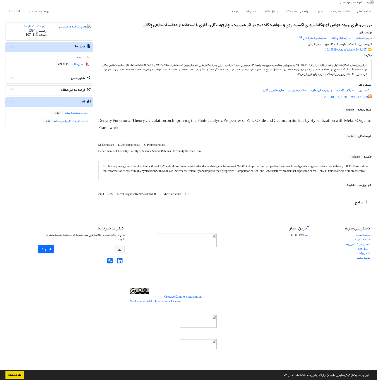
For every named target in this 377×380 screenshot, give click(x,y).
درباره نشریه (362, 239)
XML (80, 58)
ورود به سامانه (40, 11)
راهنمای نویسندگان (296, 11)
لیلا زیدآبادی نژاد (341, 38)
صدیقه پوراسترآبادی (315, 38)
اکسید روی (364, 90)
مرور (320, 11)
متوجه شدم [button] (14, 374)
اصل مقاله (71, 64)
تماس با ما (251, 11)
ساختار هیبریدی (297, 90)
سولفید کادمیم (345, 90)
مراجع (359, 202)
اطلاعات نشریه (341, 11)
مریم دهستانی (363, 38)
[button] (281, 375)
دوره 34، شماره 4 (35, 26)
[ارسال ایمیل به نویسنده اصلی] (300, 37)
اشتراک (46, 249)
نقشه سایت (363, 258)
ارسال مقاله (271, 11)
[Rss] (110, 262)
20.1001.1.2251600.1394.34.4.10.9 (346, 97)
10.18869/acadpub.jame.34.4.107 (346, 50)
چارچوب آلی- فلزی (321, 90)
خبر (306, 235)
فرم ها (234, 11)
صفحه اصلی (364, 11)
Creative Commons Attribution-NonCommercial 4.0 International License (166, 299)
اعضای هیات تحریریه (358, 244)
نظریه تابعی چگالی (273, 90)
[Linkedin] (120, 262)
